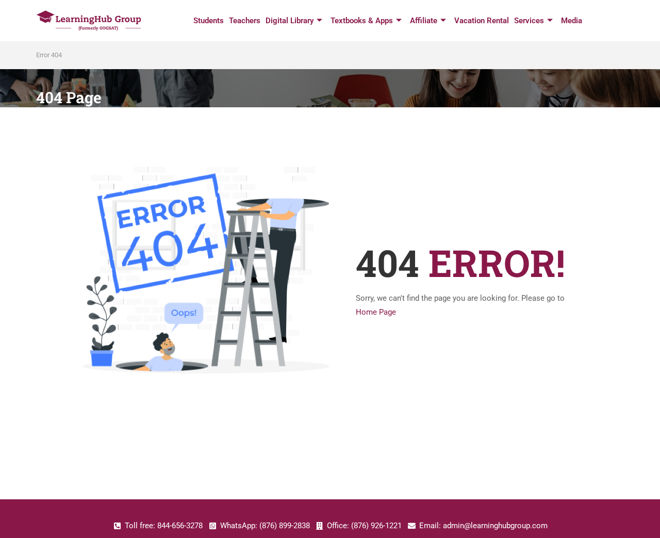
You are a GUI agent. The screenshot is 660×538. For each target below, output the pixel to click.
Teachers (244, 20)
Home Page (376, 312)
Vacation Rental (481, 20)
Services (529, 20)
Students (208, 20)
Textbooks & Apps (362, 20)
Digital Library (290, 20)
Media (571, 20)
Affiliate (423, 20)
